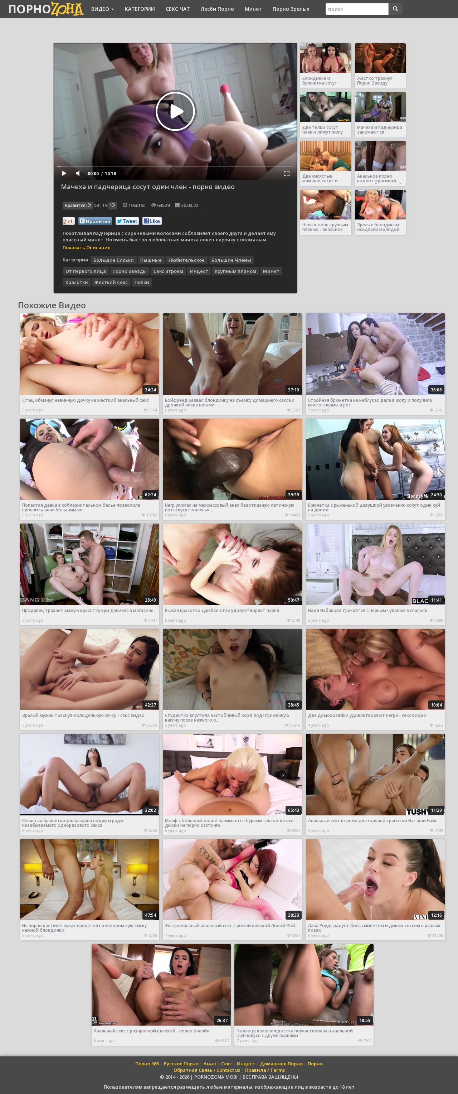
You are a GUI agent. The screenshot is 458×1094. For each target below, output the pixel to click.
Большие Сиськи (113, 259)
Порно (315, 1063)
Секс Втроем (168, 271)
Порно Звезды (129, 271)
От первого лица (85, 271)
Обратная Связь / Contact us (207, 1070)
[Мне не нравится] (112, 205)
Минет (253, 8)
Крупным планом (235, 271)
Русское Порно (181, 1063)
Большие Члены (231, 259)
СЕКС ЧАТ (178, 8)
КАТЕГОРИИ (140, 8)
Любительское (187, 259)
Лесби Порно (217, 8)
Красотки (76, 282)
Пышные (151, 259)
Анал (210, 1063)
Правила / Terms (265, 1070)
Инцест (199, 271)
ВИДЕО (101, 8)
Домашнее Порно (281, 1063)
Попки (142, 282)
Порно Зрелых (291, 8)
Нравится (76, 205)
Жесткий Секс (111, 282)
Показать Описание (87, 247)
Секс (226, 1063)
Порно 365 (147, 1063)
